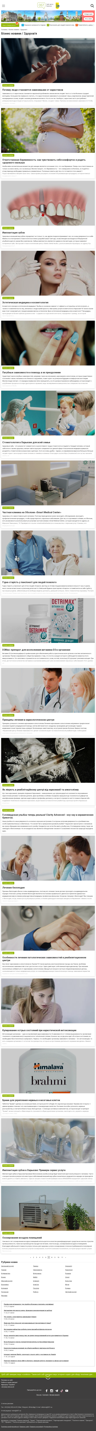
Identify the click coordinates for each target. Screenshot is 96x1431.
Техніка (35, 1266)
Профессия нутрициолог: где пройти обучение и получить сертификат (29, 1304)
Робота (35, 1292)
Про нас (39, 1395)
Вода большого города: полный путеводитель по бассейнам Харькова (29, 1342)
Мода (67, 1284)
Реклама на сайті (7, 1380)
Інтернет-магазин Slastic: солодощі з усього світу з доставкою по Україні (30, 1354)
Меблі (35, 1277)
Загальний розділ (7, 1266)
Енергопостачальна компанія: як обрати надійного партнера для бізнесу (29, 1348)
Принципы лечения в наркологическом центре (28, 719)
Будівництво (5, 1273)
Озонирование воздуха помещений (22, 1237)
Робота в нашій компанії (9, 1382)
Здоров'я (68, 1266)
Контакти (45, 1395)
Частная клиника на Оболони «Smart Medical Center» (31, 512)
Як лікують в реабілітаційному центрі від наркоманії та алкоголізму (40, 789)
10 (58, 1257)
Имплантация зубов (13, 232)
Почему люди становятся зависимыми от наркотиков (32, 89)
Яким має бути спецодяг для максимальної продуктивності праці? (27, 1323)
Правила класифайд (37, 1427)
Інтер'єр (36, 1284)
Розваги (68, 1273)
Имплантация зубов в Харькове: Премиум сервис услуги (33, 1170)
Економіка (5, 1284)
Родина (67, 1288)
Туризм (3, 1270)
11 (62, 1257)
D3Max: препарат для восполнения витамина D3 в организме (36, 649)
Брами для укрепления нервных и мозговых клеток (31, 1100)
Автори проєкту (54, 1395)
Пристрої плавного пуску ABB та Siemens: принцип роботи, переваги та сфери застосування (36, 1361)
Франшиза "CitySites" (8, 1385)
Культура (68, 1281)
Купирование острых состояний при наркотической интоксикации (39, 1030)
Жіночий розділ (6, 1281)
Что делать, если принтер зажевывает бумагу (20, 1317)
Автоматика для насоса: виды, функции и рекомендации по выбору (28, 1310)
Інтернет (36, 1281)
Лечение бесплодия (13, 887)
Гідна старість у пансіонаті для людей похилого (29, 582)
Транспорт (69, 1270)
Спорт (67, 1277)
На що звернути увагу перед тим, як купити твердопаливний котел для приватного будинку (36, 1335)
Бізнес (3, 1277)
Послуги (36, 1288)
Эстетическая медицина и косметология (25, 302)
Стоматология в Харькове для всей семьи (26, 442)
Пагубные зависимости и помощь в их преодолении (31, 372)
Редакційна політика (51, 1427)
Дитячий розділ (71, 1292)
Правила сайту (24, 1427)
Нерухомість (37, 1270)
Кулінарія (4, 1288)
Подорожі (4, 1292)
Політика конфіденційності (10, 1427)
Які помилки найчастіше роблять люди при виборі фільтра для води (28, 1329)
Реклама (4, 1295)
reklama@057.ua (46, 1407)
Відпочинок (37, 1273)
